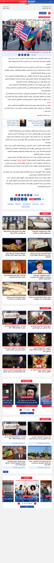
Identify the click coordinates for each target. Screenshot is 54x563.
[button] (33, 410)
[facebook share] (28, 55)
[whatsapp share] (22, 55)
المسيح (42, 204)
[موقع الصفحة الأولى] (27, 1)
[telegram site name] (18, 199)
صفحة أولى (42, 13)
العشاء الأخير (22, 160)
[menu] (50, 1)
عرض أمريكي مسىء (26, 204)
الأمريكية (42, 61)
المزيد (27, 413)
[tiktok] (11, 199)
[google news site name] (25, 199)
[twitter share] (25, 55)
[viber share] (19, 55)
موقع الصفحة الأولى (26, 206)
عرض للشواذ (17, 204)
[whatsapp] (16, 195)
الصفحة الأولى (10, 204)
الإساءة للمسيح (35, 204)
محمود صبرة (45, 52)
